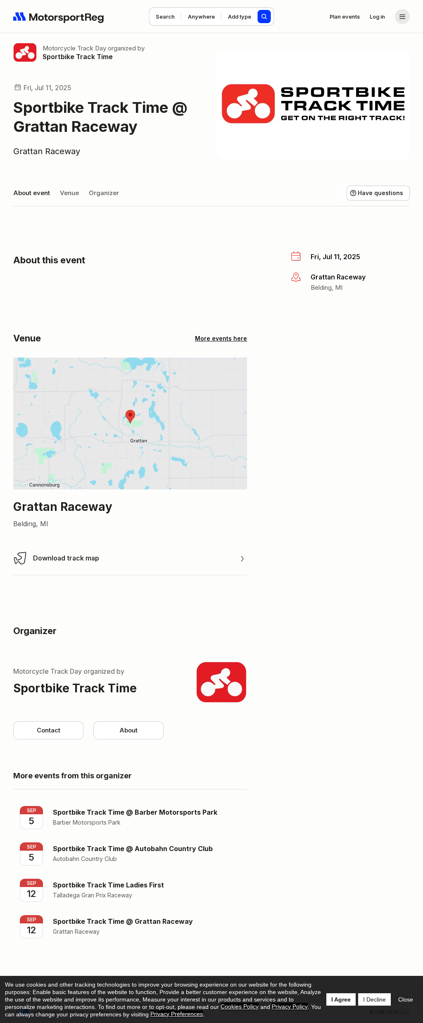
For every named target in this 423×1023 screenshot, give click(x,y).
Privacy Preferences (176, 1014)
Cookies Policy (240, 1006)
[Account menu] (402, 16)
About (128, 730)
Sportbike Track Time (78, 56)
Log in (377, 16)
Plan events (345, 16)
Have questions (380, 192)
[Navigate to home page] (58, 16)
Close (405, 999)
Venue (69, 193)
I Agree (341, 999)
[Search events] (264, 16)
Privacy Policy (290, 1006)
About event (31, 193)
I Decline (374, 999)
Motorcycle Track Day (74, 48)
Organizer (104, 193)
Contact (48, 730)
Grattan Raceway (46, 151)
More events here (221, 338)
